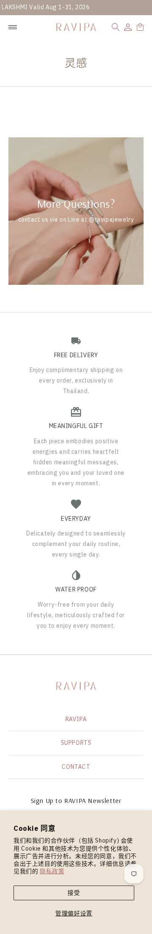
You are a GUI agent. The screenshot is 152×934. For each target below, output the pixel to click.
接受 (74, 893)
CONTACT (76, 767)
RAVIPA (76, 719)
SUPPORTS (76, 743)
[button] (116, 27)
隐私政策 (52, 871)
